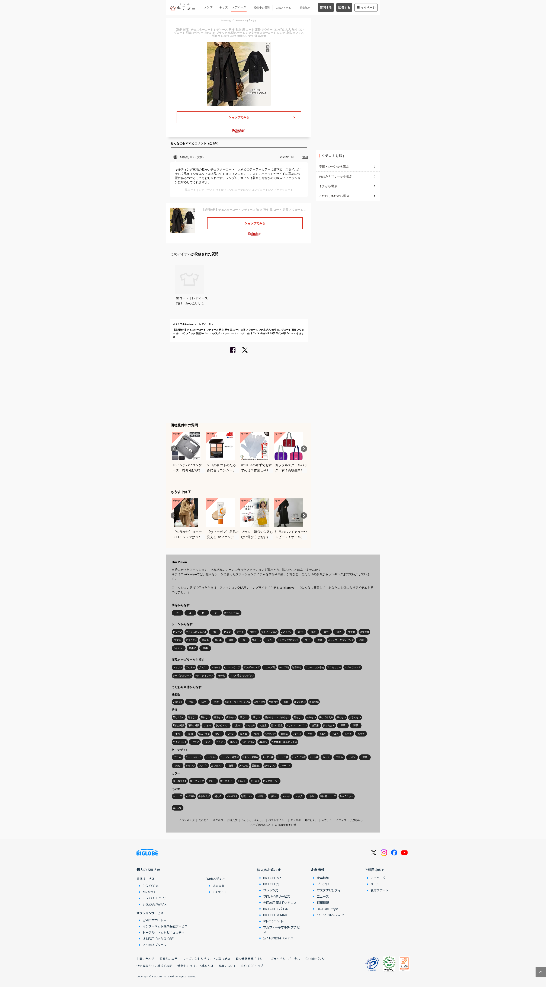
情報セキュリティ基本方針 (195, 966)
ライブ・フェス (269, 631)
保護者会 (364, 631)
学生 (312, 796)
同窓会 (253, 631)
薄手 (355, 725)
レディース (238, 7)
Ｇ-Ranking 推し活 (285, 824)
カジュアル (217, 765)
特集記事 (305, 7)
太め (237, 725)
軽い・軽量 (277, 725)
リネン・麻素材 (250, 757)
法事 (205, 648)
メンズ (208, 7)
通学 (231, 640)
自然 (231, 765)
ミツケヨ (341, 820)
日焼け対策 (193, 725)
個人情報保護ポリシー (250, 958)
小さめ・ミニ (222, 725)
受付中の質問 (262, 7)
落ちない (298, 717)
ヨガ (307, 640)
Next (304, 448)
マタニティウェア (204, 675)
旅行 (300, 631)
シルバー (242, 781)
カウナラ (327, 820)
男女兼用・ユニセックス (284, 742)
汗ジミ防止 (300, 701)
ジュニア (177, 796)
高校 (313, 631)
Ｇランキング (187, 820)
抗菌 (286, 701)
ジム (269, 640)
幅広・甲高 (204, 733)
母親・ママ (247, 796)
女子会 (351, 631)
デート (240, 631)
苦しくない (178, 717)
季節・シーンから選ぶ (334, 166)
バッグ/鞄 (284, 667)
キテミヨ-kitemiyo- (183, 324)
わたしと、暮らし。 (252, 820)
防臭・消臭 (259, 701)
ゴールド (255, 781)
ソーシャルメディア (330, 915)
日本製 (243, 733)
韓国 (256, 733)
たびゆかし (356, 820)
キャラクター (347, 796)
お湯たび (232, 820)
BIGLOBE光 (150, 886)
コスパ (233, 742)
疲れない (231, 717)
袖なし (218, 733)
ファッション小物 (314, 667)
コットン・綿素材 (229, 757)
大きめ (207, 725)
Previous (174, 448)
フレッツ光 (270, 890)
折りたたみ (329, 725)
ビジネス (177, 631)
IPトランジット (273, 921)
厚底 (310, 733)
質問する (326, 7)
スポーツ (256, 640)
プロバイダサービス (276, 896)
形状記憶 (314, 701)
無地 (177, 765)
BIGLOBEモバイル (155, 898)
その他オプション (155, 945)
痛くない (341, 717)
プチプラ (220, 742)
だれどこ (204, 820)
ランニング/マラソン (288, 640)
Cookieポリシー (316, 958)
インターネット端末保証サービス (165, 926)
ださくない (355, 717)
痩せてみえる (326, 717)
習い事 (218, 640)
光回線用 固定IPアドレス (279, 902)
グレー (212, 781)
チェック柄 (282, 757)
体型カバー (270, 733)
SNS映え (263, 742)
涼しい (256, 717)
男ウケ (360, 733)
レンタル (297, 733)
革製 (365, 757)
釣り (361, 640)
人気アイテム (283, 7)
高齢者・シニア (328, 796)
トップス (177, 667)
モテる (348, 733)
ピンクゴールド (271, 781)
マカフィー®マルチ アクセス (281, 929)
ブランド (323, 884)
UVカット (178, 701)
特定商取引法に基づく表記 (154, 966)
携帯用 (315, 725)
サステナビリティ (329, 890)
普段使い (256, 765)
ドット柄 (313, 757)
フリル (339, 757)
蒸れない (205, 717)
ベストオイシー (277, 820)
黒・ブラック (197, 781)
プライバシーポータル (285, 958)
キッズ (223, 7)
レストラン (286, 631)
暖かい (243, 717)
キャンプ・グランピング (341, 640)
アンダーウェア (252, 667)
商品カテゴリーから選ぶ (335, 176)
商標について (227, 966)
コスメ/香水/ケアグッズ (241, 675)
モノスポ (295, 820)
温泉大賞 (219, 886)
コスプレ (177, 807)
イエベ (322, 733)
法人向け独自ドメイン (278, 938)
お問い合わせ (145, 958)
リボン (352, 757)
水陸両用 (273, 701)
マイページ (368, 7)
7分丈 (231, 733)
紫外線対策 (178, 725)
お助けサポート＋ (155, 920)
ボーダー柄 (267, 757)
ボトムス (203, 667)
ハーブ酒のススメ (260, 824)
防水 (204, 701)
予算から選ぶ (328, 186)
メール (374, 884)
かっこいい (270, 765)
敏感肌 (284, 733)
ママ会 (177, 640)
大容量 (263, 725)
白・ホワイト (180, 781)
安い (207, 742)
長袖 (190, 733)
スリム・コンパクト (296, 725)
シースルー (211, 757)
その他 (221, 675)
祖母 (260, 796)
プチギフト (232, 796)
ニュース (323, 896)
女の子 (286, 796)
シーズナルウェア (182, 675)
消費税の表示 (168, 958)
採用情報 (323, 902)
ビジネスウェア (232, 667)
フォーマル (285, 765)
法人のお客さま (269, 869)
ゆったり (250, 725)
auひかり (149, 892)
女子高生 (190, 796)
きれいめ (243, 765)
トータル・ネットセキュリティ (163, 932)
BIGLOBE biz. (272, 878)
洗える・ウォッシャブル (237, 701)
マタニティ (191, 640)
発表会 (205, 640)
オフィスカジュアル (196, 631)
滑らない (192, 717)
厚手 (343, 725)
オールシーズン (232, 612)
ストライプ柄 (299, 757)
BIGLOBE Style (327, 909)
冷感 (191, 701)
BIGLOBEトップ (252, 966)
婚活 (339, 631)
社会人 (299, 796)
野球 (320, 640)
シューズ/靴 (269, 667)
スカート (216, 667)
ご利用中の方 (374, 869)
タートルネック (194, 757)
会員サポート (379, 890)
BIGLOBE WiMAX (155, 904)
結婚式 (192, 648)
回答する (344, 7)
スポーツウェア (352, 667)
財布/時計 (297, 667)
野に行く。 (311, 820)
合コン (227, 631)
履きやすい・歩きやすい (277, 717)
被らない (311, 717)
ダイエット (178, 648)
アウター (190, 667)
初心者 (218, 796)
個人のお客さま (148, 869)
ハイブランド (180, 742)
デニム (177, 757)
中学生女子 (204, 796)
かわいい (190, 765)
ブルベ (335, 733)
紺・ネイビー (227, 781)
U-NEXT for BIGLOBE (158, 938)
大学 (326, 631)
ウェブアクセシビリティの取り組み (206, 958)
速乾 (216, 701)
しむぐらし (220, 892)
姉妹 (273, 796)
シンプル (203, 765)
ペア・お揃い (248, 742)
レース (326, 757)
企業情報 (317, 869)
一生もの (195, 742)
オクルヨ (218, 820)
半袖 (177, 733)
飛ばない (218, 717)
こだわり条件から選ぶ (334, 196)
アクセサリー (334, 667)
